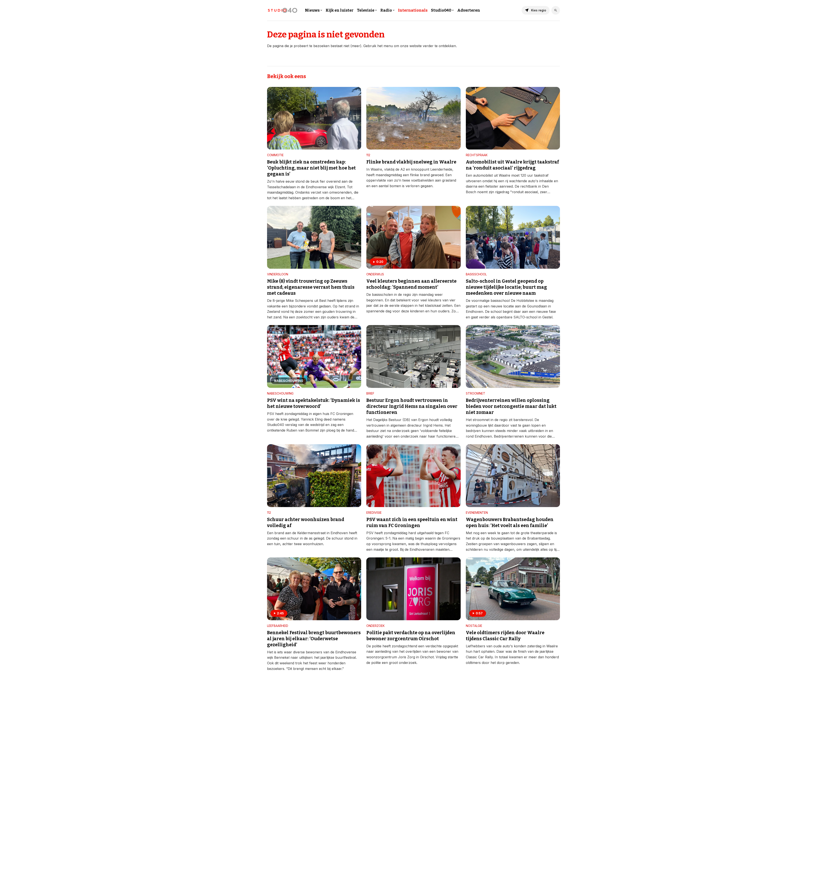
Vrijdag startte (447, 657)
